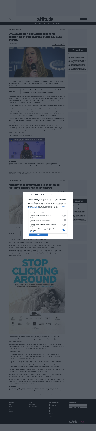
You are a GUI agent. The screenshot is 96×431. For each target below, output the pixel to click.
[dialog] (48, 215)
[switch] (64, 215)
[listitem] (48, 212)
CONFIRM (38, 234)
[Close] (70, 195)
